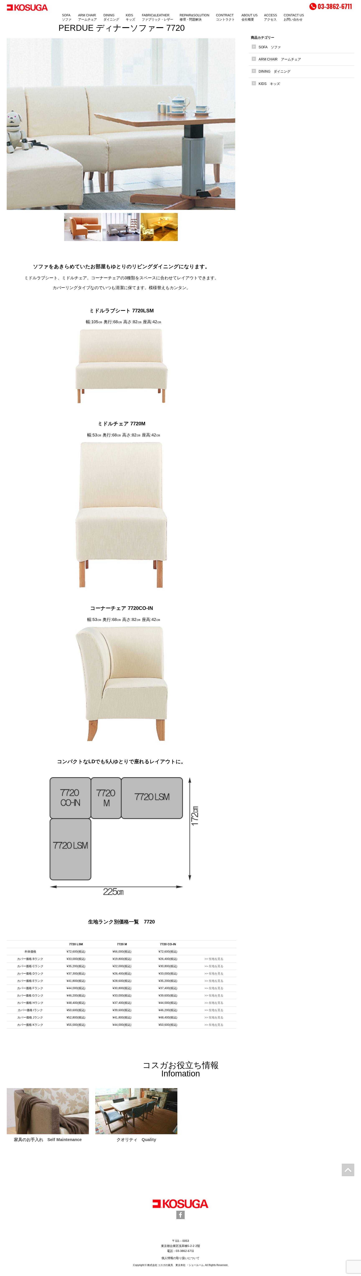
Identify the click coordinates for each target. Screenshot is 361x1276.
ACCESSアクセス (270, 17)
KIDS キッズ (269, 84)
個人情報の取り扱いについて (180, 1258)
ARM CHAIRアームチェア (87, 17)
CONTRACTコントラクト (225, 17)
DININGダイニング (111, 17)
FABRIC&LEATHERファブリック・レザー (157, 17)
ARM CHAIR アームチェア (280, 59)
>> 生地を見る (214, 959)
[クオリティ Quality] (136, 1111)
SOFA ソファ (270, 47)
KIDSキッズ (130, 17)
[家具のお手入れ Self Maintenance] (48, 1111)
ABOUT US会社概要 (250, 17)
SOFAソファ (66, 17)
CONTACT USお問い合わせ (294, 17)
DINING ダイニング (274, 71)
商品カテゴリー (262, 37)
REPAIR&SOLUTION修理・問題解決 (194, 17)
